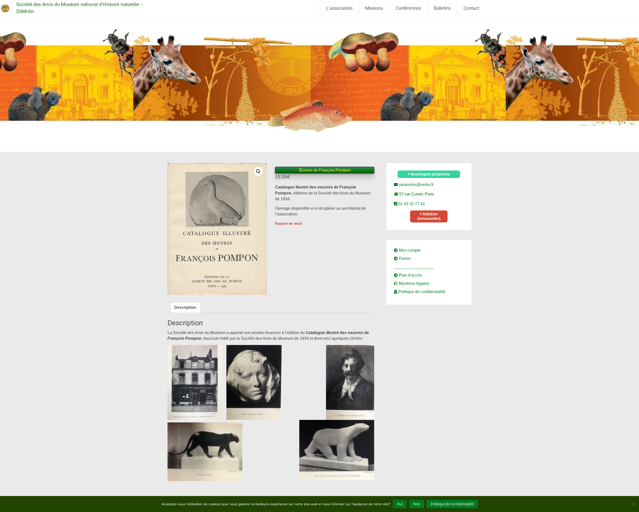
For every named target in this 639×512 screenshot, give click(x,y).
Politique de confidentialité (421, 292)
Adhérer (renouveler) (428, 216)
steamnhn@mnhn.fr (416, 184)
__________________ (414, 267)
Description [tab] (185, 307)
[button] (258, 171)
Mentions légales (413, 283)
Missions (374, 8)
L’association (339, 8)
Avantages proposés (430, 174)
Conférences (408, 8)
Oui (400, 504)
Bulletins (442, 8)
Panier (404, 258)
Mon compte (409, 250)
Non (416, 504)
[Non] (632, 504)
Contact (471, 8)
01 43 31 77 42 (411, 204)
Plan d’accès (410, 275)
